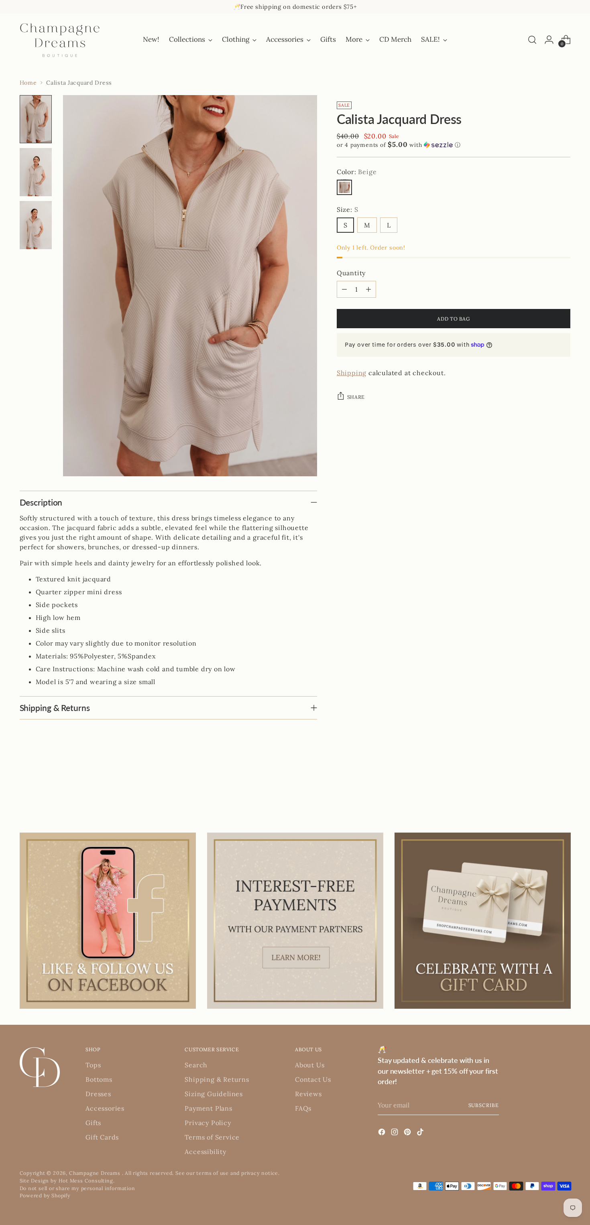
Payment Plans (208, 1108)
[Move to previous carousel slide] (545, 789)
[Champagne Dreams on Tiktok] (421, 1133)
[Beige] (344, 187)
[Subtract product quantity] (344, 289)
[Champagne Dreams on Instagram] (395, 1133)
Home (28, 82)
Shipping (351, 372)
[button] (454, 144)
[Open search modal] (532, 40)
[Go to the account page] (549, 40)
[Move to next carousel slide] (564, 789)
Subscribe (483, 1105)
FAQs (303, 1108)
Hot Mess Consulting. (87, 1180)
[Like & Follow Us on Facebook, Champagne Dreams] (108, 921)
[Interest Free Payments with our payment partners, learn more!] (295, 921)
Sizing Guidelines (214, 1094)
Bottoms (98, 1079)
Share (356, 396)
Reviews (308, 1094)
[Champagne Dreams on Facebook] (382, 1133)
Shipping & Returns (217, 1079)
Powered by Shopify (45, 1195)
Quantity (351, 273)
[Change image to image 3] (36, 225)
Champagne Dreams (95, 1173)
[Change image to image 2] (36, 172)
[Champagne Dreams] (60, 40)
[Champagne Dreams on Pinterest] (408, 1133)
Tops (93, 1065)
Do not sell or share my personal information (77, 1188)
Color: (357, 171)
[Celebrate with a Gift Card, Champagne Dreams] (483, 921)
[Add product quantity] (368, 289)
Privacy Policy (208, 1123)
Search (196, 1065)
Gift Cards (102, 1137)
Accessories (104, 1108)
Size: (347, 209)
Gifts (93, 1123)
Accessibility (205, 1152)
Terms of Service (212, 1137)
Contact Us (313, 1079)
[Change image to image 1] (36, 119)
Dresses (98, 1094)
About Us (309, 1065)
